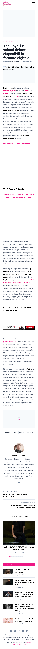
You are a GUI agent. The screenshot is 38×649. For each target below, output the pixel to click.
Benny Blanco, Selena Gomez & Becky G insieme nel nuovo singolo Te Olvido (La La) (24, 594)
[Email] (19, 482)
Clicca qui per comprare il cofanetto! (17, 144)
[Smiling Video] (27, 631)
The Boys (30, 432)
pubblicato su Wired (10, 342)
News (5, 41)
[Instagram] (19, 631)
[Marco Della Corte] (19, 448)
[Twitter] (15, 631)
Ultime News (13, 41)
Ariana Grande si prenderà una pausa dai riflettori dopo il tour (24, 582)
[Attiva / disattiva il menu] (33, 3)
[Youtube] (23, 631)
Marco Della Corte (14, 61)
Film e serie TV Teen (10, 432)
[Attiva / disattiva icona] (28, 3)
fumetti (21, 432)
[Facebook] (11, 631)
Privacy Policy (21, 644)
